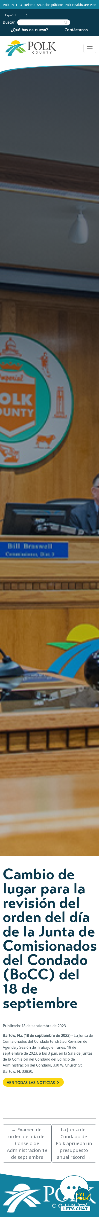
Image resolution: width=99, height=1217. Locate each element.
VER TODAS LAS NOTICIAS (31, 1082)
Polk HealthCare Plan (80, 5)
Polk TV (8, 5)
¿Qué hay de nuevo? (29, 29)
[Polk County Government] (30, 48)
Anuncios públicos (50, 5)
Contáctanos (76, 29)
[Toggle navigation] (89, 48)
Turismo (29, 5)
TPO (18, 5)
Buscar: (10, 22)
